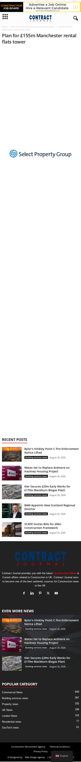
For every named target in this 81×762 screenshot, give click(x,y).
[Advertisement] (40, 89)
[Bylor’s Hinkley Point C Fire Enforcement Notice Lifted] (12, 454)
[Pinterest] (41, 593)
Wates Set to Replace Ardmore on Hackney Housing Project (47, 469)
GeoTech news (10, 727)
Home (4, 26)
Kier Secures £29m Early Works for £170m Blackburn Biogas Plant (47, 488)
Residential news (11, 721)
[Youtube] (56, 593)
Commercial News (12, 692)
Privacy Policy (41, 751)
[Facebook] (25, 593)
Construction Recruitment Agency (28, 746)
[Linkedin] (33, 593)
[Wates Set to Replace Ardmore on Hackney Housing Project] (12, 473)
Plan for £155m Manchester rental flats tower (32, 26)
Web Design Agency (35, 757)
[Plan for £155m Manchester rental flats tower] (40, 156)
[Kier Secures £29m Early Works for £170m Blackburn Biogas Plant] (12, 492)
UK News (7, 710)
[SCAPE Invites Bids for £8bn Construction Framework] (12, 529)
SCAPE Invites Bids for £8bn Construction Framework (42, 526)
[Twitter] (49, 593)
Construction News (64, 573)
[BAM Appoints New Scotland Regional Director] (12, 510)
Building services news (36, 457)
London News (9, 715)
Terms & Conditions (60, 746)
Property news (10, 704)
